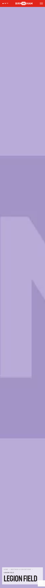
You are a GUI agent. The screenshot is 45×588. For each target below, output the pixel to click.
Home (6, 569)
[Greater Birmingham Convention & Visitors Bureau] (23, 3)
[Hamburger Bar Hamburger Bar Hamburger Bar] (41, 3)
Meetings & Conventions (21, 569)
